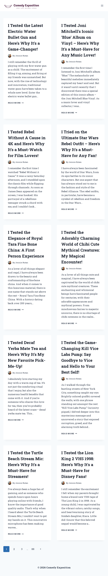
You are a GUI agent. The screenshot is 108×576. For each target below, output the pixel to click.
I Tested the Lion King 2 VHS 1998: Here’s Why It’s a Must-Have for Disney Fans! (77, 464)
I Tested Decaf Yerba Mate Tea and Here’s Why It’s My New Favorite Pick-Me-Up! (27, 354)
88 (33, 549)
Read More (16, 102)
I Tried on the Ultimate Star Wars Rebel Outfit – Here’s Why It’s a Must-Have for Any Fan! (80, 143)
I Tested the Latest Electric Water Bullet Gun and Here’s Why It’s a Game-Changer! (25, 37)
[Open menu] (102, 5)
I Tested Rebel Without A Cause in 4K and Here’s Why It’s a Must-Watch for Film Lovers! (27, 143)
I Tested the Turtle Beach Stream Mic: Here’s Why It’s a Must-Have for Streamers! (26, 464)
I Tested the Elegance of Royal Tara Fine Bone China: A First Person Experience (26, 244)
